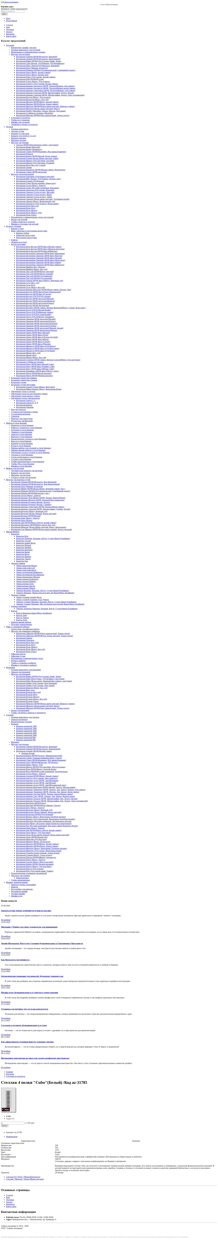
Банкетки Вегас (23, 554)
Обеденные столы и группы (23, 391)
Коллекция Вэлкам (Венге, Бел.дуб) (31, 699)
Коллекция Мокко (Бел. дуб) (28, 353)
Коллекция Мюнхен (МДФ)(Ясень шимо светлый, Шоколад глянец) (45, 106)
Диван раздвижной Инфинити (29, 572)
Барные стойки (22, 233)
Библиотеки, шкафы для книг (24, 48)
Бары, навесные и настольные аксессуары (29, 231)
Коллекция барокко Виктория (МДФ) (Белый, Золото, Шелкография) (45, 787)
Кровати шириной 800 (26, 738)
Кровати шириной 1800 (26, 733)
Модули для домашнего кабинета (25, 631)
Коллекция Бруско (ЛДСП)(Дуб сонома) (33, 296)
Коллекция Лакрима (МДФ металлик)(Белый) (36, 319)
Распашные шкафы (19, 891)
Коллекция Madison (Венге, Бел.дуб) (31, 269)
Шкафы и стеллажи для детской (24, 224)
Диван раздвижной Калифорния (30, 575)
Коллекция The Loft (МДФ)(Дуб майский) (34, 276)
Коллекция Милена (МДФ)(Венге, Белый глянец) (37, 102)
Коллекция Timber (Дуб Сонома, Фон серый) (35, 685)
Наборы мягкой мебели (21, 622)
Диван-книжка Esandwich (27, 579)
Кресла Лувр (21, 620)
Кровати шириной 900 (26, 740)
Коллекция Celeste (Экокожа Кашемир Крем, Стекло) (39, 758)
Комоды (14, 887)
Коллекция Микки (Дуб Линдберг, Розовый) (35, 163)
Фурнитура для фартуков (22, 421)
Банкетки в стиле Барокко (22, 425)
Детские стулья (17, 131)
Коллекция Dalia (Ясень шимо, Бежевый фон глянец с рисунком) (44, 681)
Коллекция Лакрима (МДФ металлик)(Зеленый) (36, 324)
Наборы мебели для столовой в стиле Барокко (31, 448)
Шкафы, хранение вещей (17, 882)
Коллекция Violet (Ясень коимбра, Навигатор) (36, 183)
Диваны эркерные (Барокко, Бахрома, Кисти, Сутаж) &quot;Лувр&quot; (47, 609)
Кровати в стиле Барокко (22, 443)
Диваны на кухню (19, 242)
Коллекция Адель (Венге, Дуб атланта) (33, 81)
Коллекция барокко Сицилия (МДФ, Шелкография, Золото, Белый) (45, 93)
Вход (8, 18)
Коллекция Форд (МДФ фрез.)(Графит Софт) (35, 366)
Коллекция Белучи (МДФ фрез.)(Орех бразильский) (38, 292)
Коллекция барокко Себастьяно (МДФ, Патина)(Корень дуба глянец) (45, 90)
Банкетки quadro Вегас (26, 543)
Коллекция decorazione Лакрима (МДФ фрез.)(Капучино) (40, 260)
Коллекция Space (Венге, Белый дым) (32, 75)
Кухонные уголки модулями (23, 385)
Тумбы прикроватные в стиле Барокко (27, 462)
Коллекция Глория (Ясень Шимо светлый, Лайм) (37, 158)
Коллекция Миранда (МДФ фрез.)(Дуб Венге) (36, 346)
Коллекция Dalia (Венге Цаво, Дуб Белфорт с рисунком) (40, 679)
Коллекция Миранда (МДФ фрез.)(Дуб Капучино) (37, 348)
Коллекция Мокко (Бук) (26, 355)
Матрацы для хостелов (21, 475)
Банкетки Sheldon (23, 547)
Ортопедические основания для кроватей (29, 873)
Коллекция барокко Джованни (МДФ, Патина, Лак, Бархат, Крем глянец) (47, 792)
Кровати (14, 724)
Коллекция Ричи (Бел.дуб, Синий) (31, 165)
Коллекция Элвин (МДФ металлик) (31, 172)
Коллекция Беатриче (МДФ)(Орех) (31, 803)
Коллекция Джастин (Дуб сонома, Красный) (35, 190)
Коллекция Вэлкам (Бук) (26, 695)
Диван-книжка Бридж (25, 586)
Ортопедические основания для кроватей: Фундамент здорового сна (32, 976)
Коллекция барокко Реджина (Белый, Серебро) (31, 504)
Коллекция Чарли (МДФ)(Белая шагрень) (34, 373)
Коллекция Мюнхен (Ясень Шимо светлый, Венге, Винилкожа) (38, 527)
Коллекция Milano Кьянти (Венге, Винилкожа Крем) (38, 389)
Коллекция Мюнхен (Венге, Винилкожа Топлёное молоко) (41, 848)
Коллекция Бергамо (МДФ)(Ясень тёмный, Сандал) (38, 805)
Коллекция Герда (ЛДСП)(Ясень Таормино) (35, 317)
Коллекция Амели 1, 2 (25, 400)
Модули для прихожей (20, 674)
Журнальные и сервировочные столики (28, 52)
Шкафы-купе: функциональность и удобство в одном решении (29, 993)
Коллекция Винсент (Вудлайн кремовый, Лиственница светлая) (43, 821)
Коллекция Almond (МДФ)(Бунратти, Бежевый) (36, 57)
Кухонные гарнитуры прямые (24, 378)
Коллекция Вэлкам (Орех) (27, 701)
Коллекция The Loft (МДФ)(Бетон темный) (34, 274)
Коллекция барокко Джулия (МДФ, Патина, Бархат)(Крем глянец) (44, 794)
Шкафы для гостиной (20, 122)
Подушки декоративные (21, 624)
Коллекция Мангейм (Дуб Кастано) (31, 839)
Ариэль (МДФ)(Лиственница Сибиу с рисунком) (37, 145)
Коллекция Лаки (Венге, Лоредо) (25, 518)
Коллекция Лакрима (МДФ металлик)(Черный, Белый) (39, 328)
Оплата (9, 32)
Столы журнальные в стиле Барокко (26, 457)
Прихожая (10, 667)
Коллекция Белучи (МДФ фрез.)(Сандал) (33, 294)
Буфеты (14, 240)
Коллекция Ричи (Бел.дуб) (27, 206)
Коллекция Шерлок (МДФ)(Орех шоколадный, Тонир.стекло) (42, 115)
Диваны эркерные (19, 606)
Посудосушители (18, 409)
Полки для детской (19, 219)
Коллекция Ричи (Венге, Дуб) (29, 213)
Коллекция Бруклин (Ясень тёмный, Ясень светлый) (33, 514)
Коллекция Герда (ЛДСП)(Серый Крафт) (33, 314)
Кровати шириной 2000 (26, 735)
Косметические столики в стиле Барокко (28, 439)
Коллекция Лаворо (24, 638)
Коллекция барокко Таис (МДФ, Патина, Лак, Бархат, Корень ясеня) (45, 796)
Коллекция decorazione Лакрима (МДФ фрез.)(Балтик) (39, 256)
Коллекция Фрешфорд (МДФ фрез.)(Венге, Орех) (37, 371)
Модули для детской (20, 143)
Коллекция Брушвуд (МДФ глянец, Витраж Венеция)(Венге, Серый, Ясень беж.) (51, 308)
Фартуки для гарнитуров (22, 419)
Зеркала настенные (19, 719)
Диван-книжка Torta (25, 584)
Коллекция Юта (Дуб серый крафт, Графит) (34, 871)
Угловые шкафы (18, 894)
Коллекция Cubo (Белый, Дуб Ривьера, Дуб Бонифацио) (40, 63)
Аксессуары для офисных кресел (25, 629)
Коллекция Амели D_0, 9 (27, 403)
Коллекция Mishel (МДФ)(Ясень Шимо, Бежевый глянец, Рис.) (38, 489)
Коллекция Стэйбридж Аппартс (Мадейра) (34, 113)
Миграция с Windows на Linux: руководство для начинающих (29, 927)
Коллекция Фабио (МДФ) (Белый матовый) (35, 864)
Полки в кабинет (18, 661)
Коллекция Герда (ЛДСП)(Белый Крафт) (33, 310)
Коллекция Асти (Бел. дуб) (27, 283)
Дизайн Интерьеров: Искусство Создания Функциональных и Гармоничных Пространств (42, 943)
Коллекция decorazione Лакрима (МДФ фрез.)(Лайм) (38, 262)
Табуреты (15, 416)
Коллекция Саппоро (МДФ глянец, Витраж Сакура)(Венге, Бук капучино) (48, 360)
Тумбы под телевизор (20, 120)
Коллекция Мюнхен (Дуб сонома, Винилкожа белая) (38, 851)
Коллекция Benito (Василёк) (28, 147)
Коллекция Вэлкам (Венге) (27, 697)
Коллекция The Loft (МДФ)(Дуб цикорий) (34, 278)
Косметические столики (21, 722)
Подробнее (5, 920)
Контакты (10, 34)
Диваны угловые (18, 595)
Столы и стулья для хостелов (23, 477)
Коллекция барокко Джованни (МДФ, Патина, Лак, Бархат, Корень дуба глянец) (50, 790)
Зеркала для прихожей (20, 672)
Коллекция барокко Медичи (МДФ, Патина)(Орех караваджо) (37, 500)
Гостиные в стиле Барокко (22, 430)
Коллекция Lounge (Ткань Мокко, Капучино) (35, 387)
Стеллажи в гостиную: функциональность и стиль (24, 1025)
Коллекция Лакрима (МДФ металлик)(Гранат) (36, 321)
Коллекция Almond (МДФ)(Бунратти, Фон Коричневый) (35, 484)
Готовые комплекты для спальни (25, 717)
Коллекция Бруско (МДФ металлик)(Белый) (35, 299)
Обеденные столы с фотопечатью (25, 398)
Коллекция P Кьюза (24, 154)
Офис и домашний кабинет (18, 627)
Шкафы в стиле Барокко (21, 466)
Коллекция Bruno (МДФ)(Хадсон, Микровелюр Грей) (39, 756)
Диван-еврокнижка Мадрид (28, 577)
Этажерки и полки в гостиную (24, 124)
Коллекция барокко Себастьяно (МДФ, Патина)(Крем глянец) (37, 507)
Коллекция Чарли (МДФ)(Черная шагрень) (34, 376)
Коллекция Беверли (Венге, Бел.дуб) (32, 688)
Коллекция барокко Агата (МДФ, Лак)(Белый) (36, 783)
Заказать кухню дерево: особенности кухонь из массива (26, 911)
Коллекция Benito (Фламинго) (29, 149)
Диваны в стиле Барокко (21, 432)
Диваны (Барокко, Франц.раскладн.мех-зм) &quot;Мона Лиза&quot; (45, 593)
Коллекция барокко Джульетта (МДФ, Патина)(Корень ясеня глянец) (45, 88)
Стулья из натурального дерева (24, 412)
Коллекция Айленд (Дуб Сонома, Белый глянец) (37, 84)
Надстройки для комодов (22, 889)
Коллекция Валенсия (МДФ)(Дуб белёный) (34, 814)
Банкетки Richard (23, 545)
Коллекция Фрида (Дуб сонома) (30, 869)
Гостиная (10, 45)
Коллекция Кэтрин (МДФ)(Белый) (26, 516)
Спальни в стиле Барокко (22, 455)
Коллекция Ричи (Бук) (25, 208)
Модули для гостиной (20, 54)
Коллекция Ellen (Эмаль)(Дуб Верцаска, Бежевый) (37, 66)
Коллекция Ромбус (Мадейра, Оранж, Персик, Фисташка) (41, 111)
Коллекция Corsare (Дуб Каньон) (30, 181)
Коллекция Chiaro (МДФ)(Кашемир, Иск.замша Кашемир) (41, 152)
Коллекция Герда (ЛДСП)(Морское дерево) (34, 312)
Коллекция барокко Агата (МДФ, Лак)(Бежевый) (37, 780)
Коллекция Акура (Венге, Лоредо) (31, 186)
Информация (11, 1137)
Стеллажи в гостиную (20, 118)
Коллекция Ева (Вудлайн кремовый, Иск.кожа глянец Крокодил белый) (47, 826)
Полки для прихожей (20, 710)
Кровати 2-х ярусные (20, 133)
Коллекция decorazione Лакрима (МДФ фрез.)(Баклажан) (40, 253)
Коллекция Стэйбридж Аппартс (30, 362)
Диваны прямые (18, 563)
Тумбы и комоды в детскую (23, 222)
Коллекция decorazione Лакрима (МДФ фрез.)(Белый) (39, 258)
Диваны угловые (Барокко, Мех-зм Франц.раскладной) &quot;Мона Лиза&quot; (50, 604)
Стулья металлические (20, 414)
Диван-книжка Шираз (25, 588)
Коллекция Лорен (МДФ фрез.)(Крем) (32, 339)
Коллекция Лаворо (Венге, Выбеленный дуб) (35, 201)
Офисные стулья (18, 656)
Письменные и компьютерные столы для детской (32, 217)
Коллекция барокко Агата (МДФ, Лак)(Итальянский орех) (41, 785)
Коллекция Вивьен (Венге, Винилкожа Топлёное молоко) (41, 817)
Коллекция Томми (24, 167)
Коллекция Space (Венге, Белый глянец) (33, 72)
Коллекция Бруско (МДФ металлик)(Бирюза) (35, 301)
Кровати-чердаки (18, 138)
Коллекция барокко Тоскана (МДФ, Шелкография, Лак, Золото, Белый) (46, 799)
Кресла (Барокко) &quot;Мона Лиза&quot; (34, 613)
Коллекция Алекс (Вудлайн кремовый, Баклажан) (37, 188)
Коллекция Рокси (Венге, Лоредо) (30, 860)
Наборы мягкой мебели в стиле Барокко (28, 450)
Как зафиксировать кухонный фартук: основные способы (27, 1042)
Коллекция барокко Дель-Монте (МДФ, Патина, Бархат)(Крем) (38, 498)
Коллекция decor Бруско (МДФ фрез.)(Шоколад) (36, 251)
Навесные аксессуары (25, 235)
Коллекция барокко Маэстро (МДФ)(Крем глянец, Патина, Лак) (43, 290)
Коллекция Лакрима (25, 407)
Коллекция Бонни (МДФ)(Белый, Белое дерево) (36, 156)
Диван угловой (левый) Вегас (29, 597)
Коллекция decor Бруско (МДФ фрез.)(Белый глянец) (38, 247)
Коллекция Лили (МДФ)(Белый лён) (32, 837)
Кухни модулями (18, 244)
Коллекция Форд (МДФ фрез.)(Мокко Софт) (35, 369)
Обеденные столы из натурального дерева (29, 394)
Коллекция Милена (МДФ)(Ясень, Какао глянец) (37, 104)
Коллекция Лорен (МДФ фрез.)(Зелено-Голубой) (37, 337)
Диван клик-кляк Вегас (26, 570)
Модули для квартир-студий (18, 480)
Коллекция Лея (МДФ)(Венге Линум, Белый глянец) (33, 523)
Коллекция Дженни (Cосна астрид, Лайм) (34, 197)
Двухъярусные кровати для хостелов (26, 471)
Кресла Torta (21, 615)
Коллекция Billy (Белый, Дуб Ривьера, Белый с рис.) (38, 179)
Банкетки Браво (23, 552)
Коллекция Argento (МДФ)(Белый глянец (34, 751)
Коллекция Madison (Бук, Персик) (30, 267)
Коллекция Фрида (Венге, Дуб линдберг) (34, 866)
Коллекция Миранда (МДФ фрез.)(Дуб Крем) (35, 351)
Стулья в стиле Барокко (21, 459)
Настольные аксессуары (26, 238)
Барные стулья (17, 228)
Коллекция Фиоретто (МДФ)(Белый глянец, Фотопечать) (40, 170)
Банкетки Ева (22, 561)
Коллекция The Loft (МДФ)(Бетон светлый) (35, 271)
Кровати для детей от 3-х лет (23, 136)
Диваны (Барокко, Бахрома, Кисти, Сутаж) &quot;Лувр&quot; (42, 590)
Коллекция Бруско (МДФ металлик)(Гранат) (35, 303)
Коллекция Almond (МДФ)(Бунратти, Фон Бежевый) (34, 482)
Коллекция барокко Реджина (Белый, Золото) (30, 502)
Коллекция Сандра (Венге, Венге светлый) (34, 862)
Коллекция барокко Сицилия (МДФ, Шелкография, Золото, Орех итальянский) (50, 95)
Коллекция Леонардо (25, 640)
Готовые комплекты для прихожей (26, 670)
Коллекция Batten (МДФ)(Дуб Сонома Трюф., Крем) (38, 61)
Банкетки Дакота (23, 559)
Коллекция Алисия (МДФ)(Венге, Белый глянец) (37, 776)
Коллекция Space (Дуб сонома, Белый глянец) (36, 77)
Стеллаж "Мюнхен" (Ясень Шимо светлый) (25, 1179)
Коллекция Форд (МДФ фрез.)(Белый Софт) (35, 364)
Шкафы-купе (16, 896)
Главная (9, 25)
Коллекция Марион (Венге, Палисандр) (33, 842)
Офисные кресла (18, 654)
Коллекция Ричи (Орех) (26, 215)
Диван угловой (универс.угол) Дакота (32, 600)
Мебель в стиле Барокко (16, 423)
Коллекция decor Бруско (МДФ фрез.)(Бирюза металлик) (40, 249)
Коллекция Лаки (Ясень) (21, 520)
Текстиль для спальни (20, 876)
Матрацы (15, 742)
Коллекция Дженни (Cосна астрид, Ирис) (34, 195)
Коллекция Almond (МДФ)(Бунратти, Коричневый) (38, 59)
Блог (8, 27)
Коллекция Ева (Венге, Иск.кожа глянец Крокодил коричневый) (44, 823)
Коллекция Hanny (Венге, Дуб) (29, 765)
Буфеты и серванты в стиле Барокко (26, 428)
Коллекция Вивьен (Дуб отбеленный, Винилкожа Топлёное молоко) (45, 819)
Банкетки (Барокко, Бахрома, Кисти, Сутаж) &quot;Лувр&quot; (43, 538)
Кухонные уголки (18, 382)
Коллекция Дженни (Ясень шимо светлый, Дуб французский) (42, 199)
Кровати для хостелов (20, 473)
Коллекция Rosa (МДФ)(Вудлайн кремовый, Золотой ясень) (42, 771)
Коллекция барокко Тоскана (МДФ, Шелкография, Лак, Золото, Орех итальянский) (52, 801)
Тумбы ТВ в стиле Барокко (22, 464)
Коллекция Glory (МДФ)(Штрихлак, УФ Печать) (37, 762)
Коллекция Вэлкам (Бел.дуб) (28, 692)
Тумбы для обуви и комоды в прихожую (28, 713)
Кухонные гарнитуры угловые (24, 380)
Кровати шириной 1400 (26, 728)
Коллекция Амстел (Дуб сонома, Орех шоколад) (37, 778)
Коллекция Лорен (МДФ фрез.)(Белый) (33, 333)
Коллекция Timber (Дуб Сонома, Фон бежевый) (36, 683)
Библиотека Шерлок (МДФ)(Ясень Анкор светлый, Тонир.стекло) (44, 636)
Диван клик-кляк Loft (25, 568)
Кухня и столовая (13, 226)
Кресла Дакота (22, 618)
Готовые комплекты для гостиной (25, 50)
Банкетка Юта (22, 536)
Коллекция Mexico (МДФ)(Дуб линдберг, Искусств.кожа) (40, 767)
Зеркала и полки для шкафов (23, 885)
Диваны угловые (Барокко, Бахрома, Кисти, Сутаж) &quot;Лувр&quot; (46, 602)
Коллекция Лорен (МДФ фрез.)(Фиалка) (33, 344)
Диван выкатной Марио (26, 566)
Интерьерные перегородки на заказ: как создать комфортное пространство (35, 1058)
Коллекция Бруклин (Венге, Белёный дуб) (29, 511)
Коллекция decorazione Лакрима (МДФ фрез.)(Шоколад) (40, 265)
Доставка (10, 29)
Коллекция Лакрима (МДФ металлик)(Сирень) (36, 326)
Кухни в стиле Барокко (21, 446)
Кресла (14, 611)
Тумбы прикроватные (20, 880)
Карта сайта (11, 36)
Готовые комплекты (19, 129)
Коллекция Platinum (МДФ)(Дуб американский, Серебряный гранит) (45, 70)
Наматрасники (22, 878)
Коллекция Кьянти (24, 405)
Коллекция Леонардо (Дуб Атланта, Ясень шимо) (37, 204)
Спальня (9, 715)
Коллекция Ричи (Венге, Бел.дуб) (30, 649)
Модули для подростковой (22, 174)
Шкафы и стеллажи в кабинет (24, 665)
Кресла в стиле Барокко (21, 441)
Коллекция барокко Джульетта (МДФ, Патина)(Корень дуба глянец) (45, 86)
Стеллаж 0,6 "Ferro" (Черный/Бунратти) (23, 1177)
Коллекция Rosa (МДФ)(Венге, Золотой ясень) (36, 769)
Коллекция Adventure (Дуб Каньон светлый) (35, 176)
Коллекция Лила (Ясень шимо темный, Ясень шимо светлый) (42, 835)
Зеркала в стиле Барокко (21, 434)
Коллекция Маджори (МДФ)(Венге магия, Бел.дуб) (33, 525)
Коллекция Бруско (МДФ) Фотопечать (32, 305)
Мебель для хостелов (15, 468)
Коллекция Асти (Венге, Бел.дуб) (30, 287)
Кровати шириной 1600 (26, 731)
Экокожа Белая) (28, 753)
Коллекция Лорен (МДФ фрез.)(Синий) (33, 342)
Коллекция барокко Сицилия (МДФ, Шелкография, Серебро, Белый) (40, 509)
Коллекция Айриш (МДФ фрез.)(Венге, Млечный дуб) (39, 281)
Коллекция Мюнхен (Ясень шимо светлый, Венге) (38, 109)
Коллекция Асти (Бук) (25, 285)
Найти (4, 14)
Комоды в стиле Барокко (21, 437)
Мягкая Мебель (12, 532)
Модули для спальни (20, 744)
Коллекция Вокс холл (25, 690)
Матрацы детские (18, 140)
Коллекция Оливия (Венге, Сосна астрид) (34, 855)
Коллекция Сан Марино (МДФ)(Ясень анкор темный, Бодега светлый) (41, 529)
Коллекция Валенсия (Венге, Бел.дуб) (32, 100)
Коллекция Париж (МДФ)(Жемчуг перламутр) (36, 857)
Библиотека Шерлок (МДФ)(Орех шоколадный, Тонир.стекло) (43, 633)
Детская (9, 127)
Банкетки (15, 534)
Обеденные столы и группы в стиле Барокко (30, 452)
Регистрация (11, 21)
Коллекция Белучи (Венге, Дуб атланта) (33, 97)
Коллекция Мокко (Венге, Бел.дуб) (31, 357)
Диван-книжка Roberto (26, 581)
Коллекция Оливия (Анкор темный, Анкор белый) (38, 853)
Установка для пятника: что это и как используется (24, 1009)
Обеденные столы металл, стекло (25, 396)
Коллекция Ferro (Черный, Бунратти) (32, 68)
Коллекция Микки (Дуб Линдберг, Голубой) (35, 161)
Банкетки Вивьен (23, 557)
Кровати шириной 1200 (26, 726)
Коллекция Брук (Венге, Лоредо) (30, 808)
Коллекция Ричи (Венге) (26, 210)
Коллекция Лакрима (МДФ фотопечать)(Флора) (36, 330)
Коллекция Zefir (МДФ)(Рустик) (30, 79)
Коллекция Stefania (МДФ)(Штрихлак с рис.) (30, 493)
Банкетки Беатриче (24, 550)
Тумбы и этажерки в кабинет (23, 663)
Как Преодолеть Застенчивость (15, 960)
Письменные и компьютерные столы (27, 658)
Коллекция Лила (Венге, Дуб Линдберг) (33, 833)
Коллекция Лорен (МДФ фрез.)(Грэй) (32, 335)
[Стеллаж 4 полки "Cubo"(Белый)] (8, 1112)
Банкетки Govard (23, 541)
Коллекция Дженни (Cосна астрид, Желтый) (35, 192)
